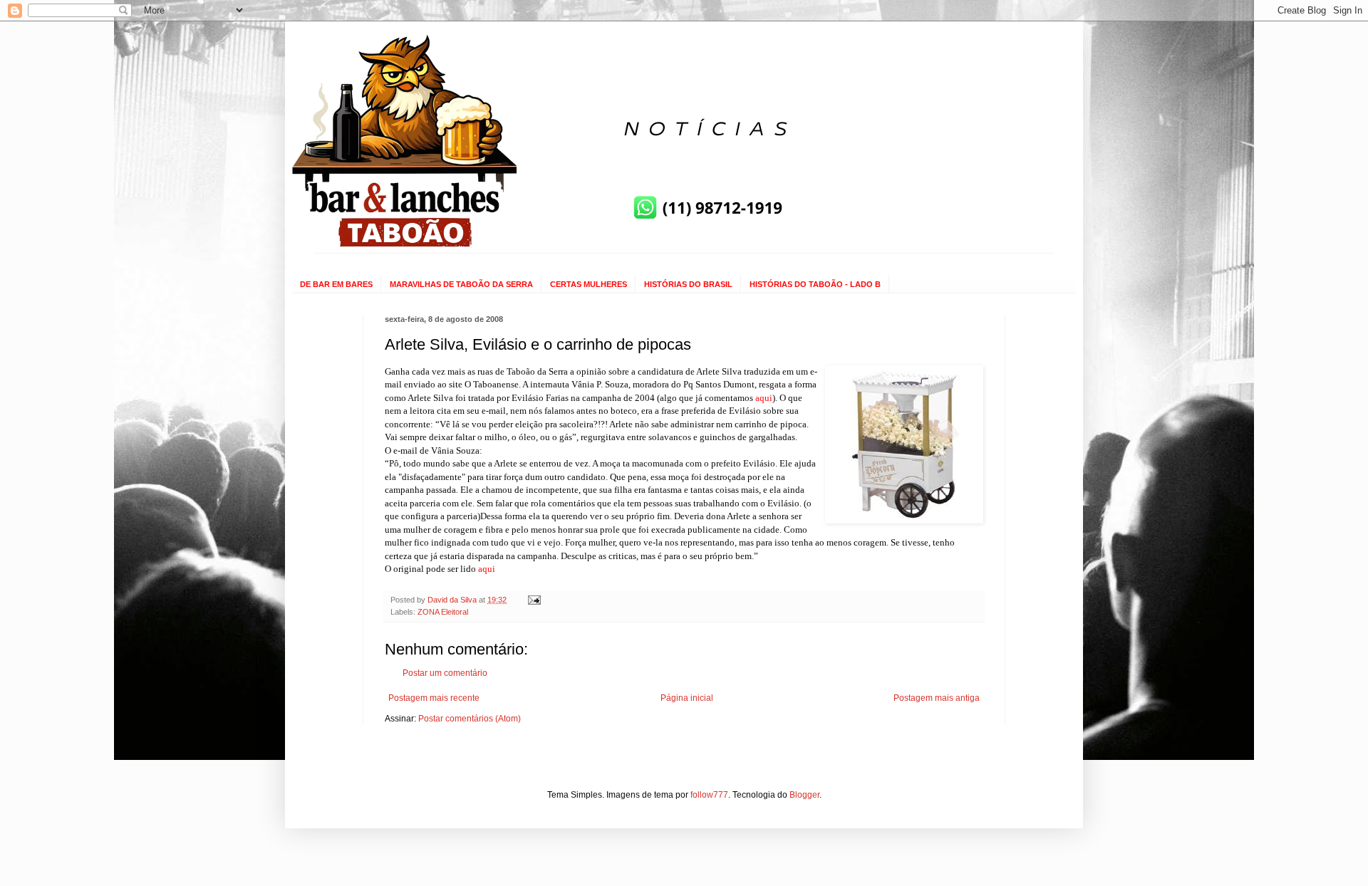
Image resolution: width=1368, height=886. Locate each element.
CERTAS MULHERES (588, 284)
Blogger (804, 795)
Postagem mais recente (434, 698)
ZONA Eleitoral (443, 612)
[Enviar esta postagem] (533, 599)
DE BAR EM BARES (336, 284)
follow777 (709, 795)
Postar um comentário (445, 673)
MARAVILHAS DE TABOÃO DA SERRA (461, 284)
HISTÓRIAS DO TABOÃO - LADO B (815, 284)
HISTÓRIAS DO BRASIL (688, 284)
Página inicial (686, 698)
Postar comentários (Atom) (469, 719)
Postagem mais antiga (936, 698)
